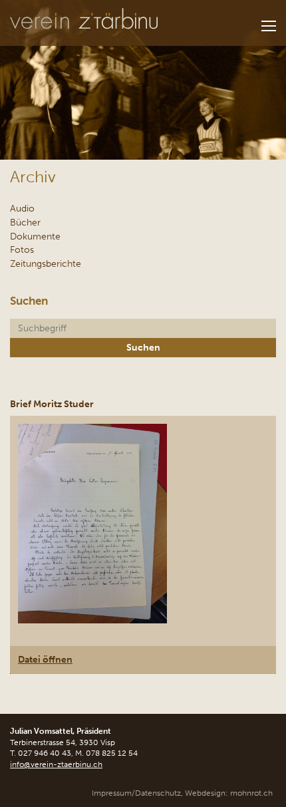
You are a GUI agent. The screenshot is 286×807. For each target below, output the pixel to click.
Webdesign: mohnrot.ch (229, 793)
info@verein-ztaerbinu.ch (56, 764)
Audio (22, 208)
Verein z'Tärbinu (84, 19)
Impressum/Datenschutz (136, 793)
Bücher (25, 222)
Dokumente (35, 236)
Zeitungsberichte (45, 263)
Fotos (22, 249)
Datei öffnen (45, 659)
